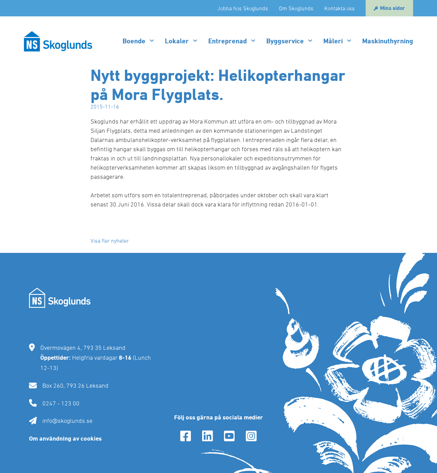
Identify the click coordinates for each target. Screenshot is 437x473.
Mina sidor (392, 8)
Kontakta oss (339, 8)
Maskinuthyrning (387, 41)
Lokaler (177, 41)
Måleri (333, 41)
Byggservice (285, 41)
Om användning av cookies (65, 438)
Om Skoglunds (296, 8)
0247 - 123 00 (61, 403)
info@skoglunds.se (67, 420)
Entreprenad (227, 41)
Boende (134, 41)
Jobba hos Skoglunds (242, 8)
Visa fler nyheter (109, 241)
